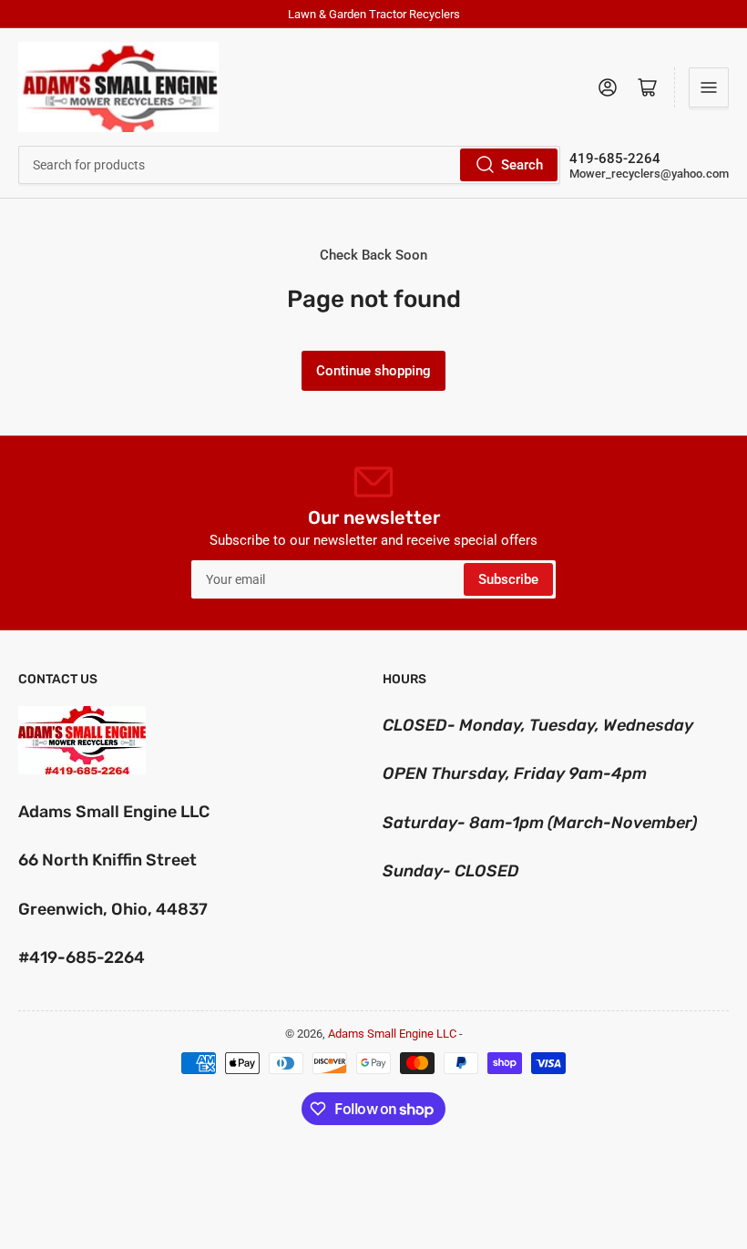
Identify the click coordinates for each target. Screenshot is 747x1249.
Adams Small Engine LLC (392, 1033)
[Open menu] (709, 87)
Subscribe (508, 579)
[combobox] (289, 165)
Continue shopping (373, 371)
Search (522, 165)
